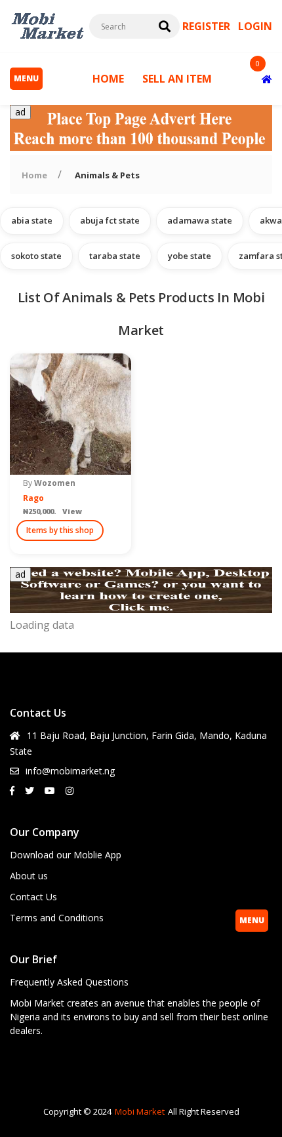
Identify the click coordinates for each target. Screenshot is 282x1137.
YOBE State (189, 256)
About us (29, 875)
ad (20, 112)
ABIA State (31, 220)
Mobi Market (140, 1111)
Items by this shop (60, 530)
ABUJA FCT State (110, 220)
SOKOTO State (36, 256)
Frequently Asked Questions (69, 982)
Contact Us (33, 896)
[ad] (141, 147)
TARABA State (114, 256)
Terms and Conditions (57, 917)
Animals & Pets (107, 175)
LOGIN (255, 26)
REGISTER (207, 26)
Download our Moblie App (65, 854)
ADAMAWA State (199, 220)
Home (34, 175)
